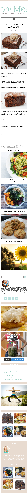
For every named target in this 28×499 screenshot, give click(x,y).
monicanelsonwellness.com (15, 293)
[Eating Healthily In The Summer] (14, 257)
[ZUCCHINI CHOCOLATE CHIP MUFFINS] (20, 431)
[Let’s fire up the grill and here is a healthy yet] (14, 318)
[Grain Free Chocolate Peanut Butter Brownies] (7, 418)
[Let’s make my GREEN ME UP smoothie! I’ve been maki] (14, 344)
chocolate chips (14, 146)
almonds (8, 146)
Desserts (6, 145)
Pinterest (22, 126)
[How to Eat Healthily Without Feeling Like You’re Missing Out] (14, 165)
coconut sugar (10, 147)
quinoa (17, 147)
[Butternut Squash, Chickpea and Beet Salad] (14, 196)
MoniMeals (14, 9)
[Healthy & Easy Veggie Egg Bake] (20, 418)
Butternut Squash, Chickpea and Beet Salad (14, 211)
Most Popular (23, 145)
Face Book (14, 126)
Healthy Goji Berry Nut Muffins (14, 241)
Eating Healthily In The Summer (14, 272)
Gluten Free (11, 145)
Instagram (5, 128)
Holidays (15, 145)
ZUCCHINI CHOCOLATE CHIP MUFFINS (13, 379)
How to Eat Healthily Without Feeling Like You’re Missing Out (14, 180)
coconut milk (20, 146)
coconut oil (3, 147)
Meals (19, 145)
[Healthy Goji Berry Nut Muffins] (14, 226)
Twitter (18, 126)
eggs (14, 147)
